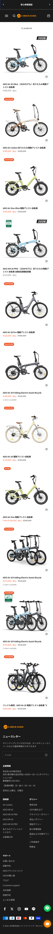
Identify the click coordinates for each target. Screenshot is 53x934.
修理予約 (7, 895)
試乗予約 (7, 865)
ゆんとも (39, 926)
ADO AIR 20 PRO (10, 814)
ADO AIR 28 (8, 819)
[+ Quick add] (46, 76)
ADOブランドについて (13, 870)
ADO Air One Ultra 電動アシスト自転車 (20, 208)
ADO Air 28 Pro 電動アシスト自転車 (19, 332)
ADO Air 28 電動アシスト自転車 (17, 456)
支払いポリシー (36, 819)
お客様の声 (8, 837)
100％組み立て (36, 809)
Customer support (11, 885)
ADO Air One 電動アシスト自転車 (18, 517)
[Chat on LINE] (47, 907)
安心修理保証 (27, 4)
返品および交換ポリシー (39, 835)
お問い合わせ (9, 861)
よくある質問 (9, 899)
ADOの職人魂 (9, 875)
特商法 (32, 846)
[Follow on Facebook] (5, 909)
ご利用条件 (34, 841)
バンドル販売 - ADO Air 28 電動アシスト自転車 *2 (25, 705)
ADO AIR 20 (8, 809)
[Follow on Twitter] (12, 909)
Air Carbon (8, 804)
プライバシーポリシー (39, 814)
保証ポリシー (35, 824)
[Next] (49, 4)
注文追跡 (7, 890)
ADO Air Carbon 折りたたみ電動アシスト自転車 (24, 147)
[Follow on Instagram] (19, 909)
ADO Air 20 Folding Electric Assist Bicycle (22, 392)
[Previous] (3, 4)
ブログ (6, 880)
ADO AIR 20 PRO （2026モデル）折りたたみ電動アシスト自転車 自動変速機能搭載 (26, 270)
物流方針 (33, 804)
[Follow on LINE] (33, 909)
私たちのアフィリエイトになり (13, 831)
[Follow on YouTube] (26, 909)
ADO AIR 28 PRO (10, 824)
